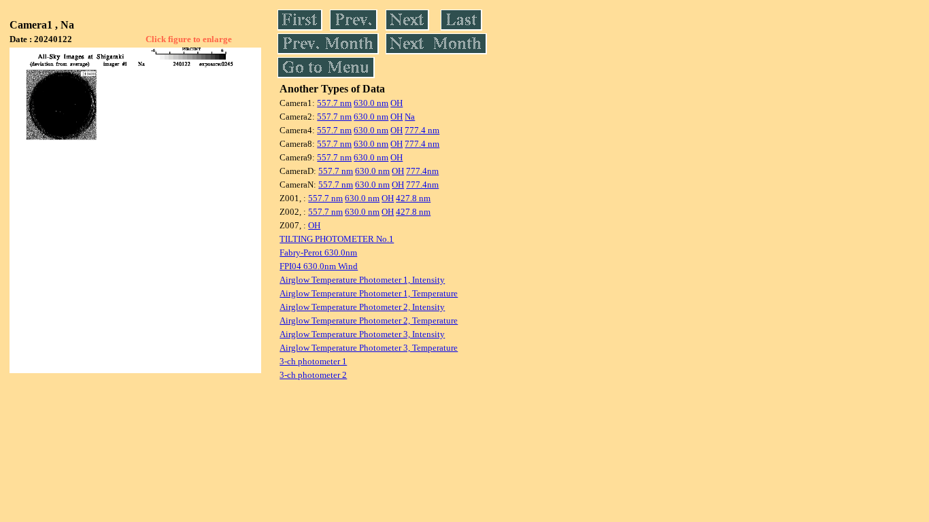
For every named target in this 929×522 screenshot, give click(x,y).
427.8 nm (413, 198)
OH (396, 103)
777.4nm (422, 171)
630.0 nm (371, 103)
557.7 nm (334, 103)
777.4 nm (422, 130)
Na (410, 116)
